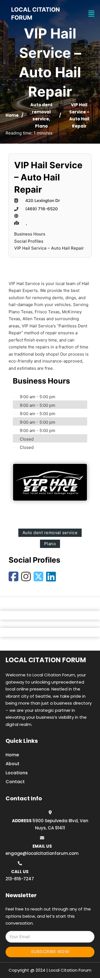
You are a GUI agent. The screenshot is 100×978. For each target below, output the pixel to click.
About (12, 763)
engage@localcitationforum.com (42, 853)
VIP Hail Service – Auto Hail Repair (49, 248)
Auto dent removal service (41, 112)
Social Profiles (28, 241)
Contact (15, 781)
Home (12, 115)
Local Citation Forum (46, 659)
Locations (17, 773)
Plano (41, 126)
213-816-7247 (20, 879)
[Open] (91, 13)
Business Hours (29, 234)
